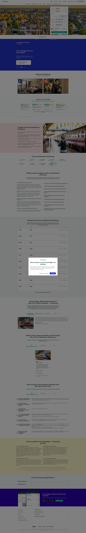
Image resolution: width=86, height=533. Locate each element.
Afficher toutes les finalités (44, 273)
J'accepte (53, 273)
